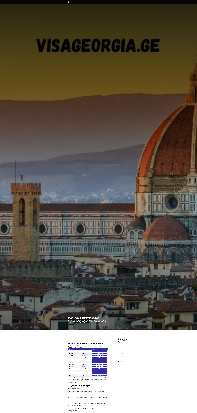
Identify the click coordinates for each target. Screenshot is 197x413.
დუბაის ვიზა (120, 361)
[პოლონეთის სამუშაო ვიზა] (114, 348)
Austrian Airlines (71, 401)
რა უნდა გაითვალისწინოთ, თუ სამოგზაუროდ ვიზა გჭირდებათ (122, 340)
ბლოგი (119, 342)
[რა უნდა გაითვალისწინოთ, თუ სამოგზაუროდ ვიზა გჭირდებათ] (114, 341)
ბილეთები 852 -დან (99, 366)
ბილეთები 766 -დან (99, 362)
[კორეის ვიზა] (114, 356)
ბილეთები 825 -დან (99, 364)
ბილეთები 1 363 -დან (99, 375)
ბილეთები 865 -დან (99, 368)
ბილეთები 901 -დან (99, 373)
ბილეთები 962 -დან (99, 353)
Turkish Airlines (71, 388)
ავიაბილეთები (70, 324)
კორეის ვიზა (120, 353)
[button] (128, 2)
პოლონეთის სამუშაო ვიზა (122, 346)
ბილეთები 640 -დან (99, 357)
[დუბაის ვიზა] (114, 364)
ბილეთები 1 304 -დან (99, 355)
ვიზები (118, 362)
